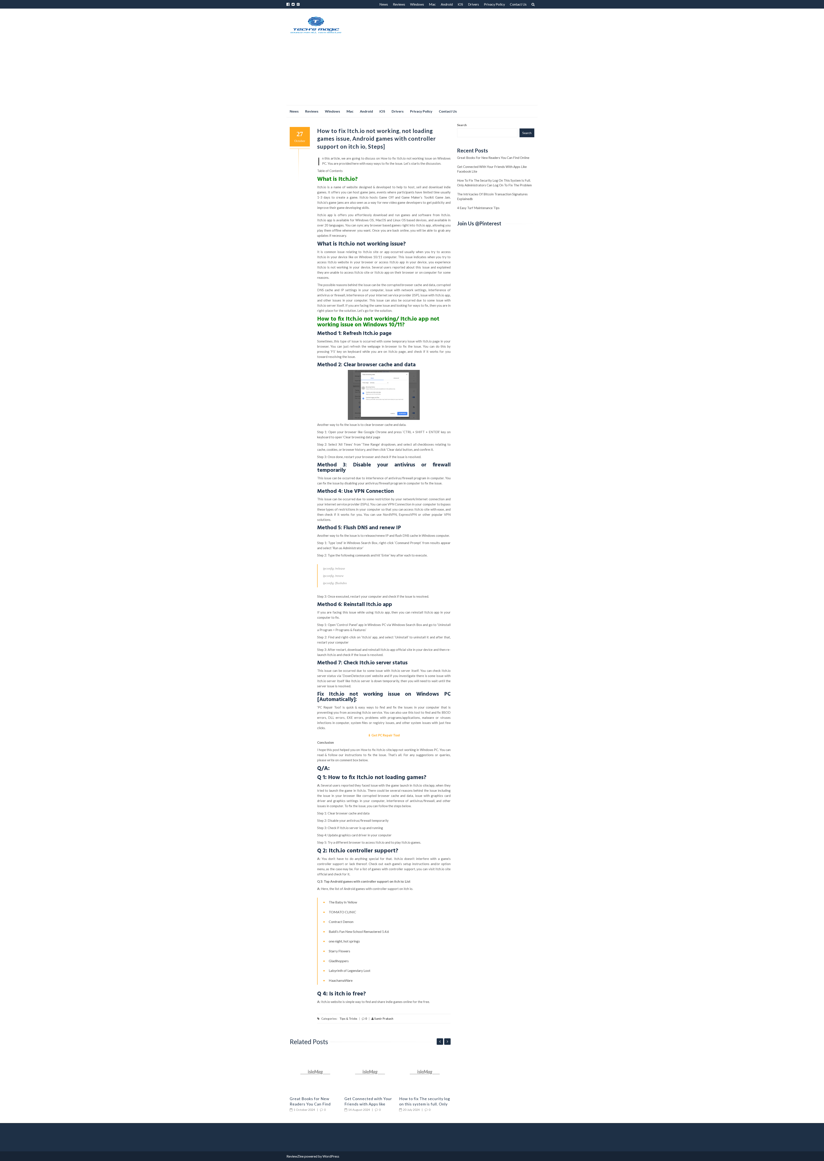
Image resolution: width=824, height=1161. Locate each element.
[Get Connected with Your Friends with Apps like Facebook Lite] (370, 1072)
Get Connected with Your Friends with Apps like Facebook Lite (368, 1104)
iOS (460, 4)
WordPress (331, 1156)
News (383, 4)
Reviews (399, 4)
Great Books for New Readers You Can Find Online (310, 1104)
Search (462, 125)
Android (447, 4)
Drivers (473, 4)
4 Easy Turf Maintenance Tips (478, 208)
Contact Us (518, 4)
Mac (432, 4)
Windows (417, 4)
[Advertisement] (412, 73)
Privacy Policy (494, 4)
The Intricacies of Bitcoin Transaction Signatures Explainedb (492, 196)
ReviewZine (295, 1156)
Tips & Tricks (348, 1018)
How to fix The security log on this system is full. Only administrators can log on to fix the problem (494, 182)
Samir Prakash (383, 1018)
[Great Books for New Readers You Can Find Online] (315, 1072)
